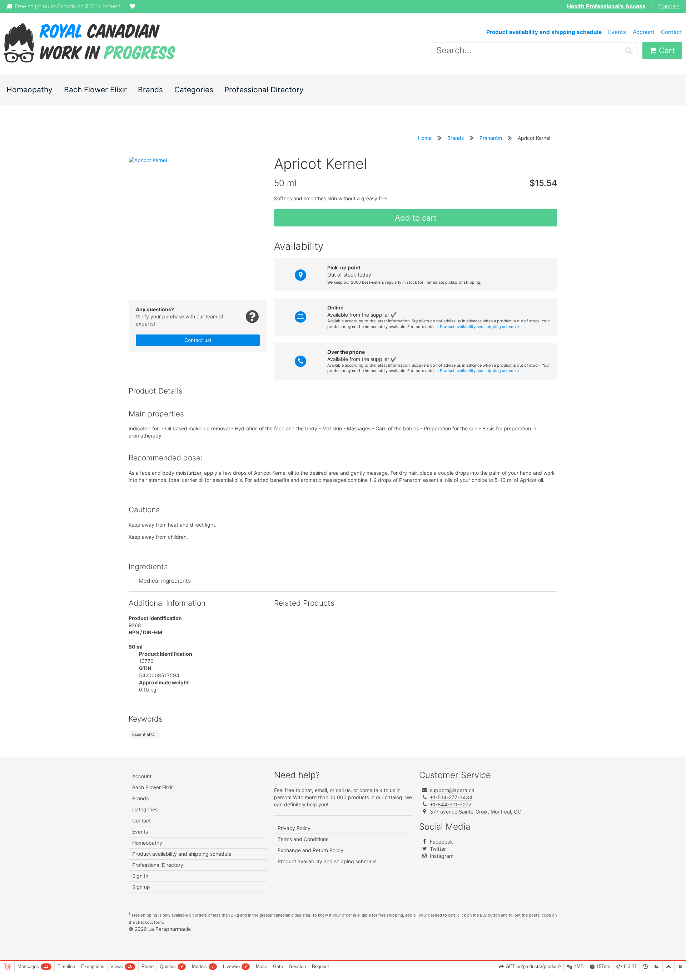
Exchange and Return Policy (310, 850)
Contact (671, 32)
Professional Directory (264, 89)
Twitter (438, 849)
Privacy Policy (294, 828)
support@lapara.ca (452, 790)
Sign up (141, 887)
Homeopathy (29, 89)
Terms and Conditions (303, 839)
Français (669, 6)
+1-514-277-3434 (451, 797)
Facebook (441, 842)
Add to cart (416, 218)
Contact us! (197, 340)
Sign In (140, 876)
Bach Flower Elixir (95, 89)
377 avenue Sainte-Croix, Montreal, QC (475, 812)
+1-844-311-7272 (450, 804)
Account (644, 32)
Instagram (441, 856)
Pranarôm (490, 138)
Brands (150, 89)
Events (617, 32)
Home (425, 138)
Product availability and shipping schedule (479, 326)
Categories (193, 89)
